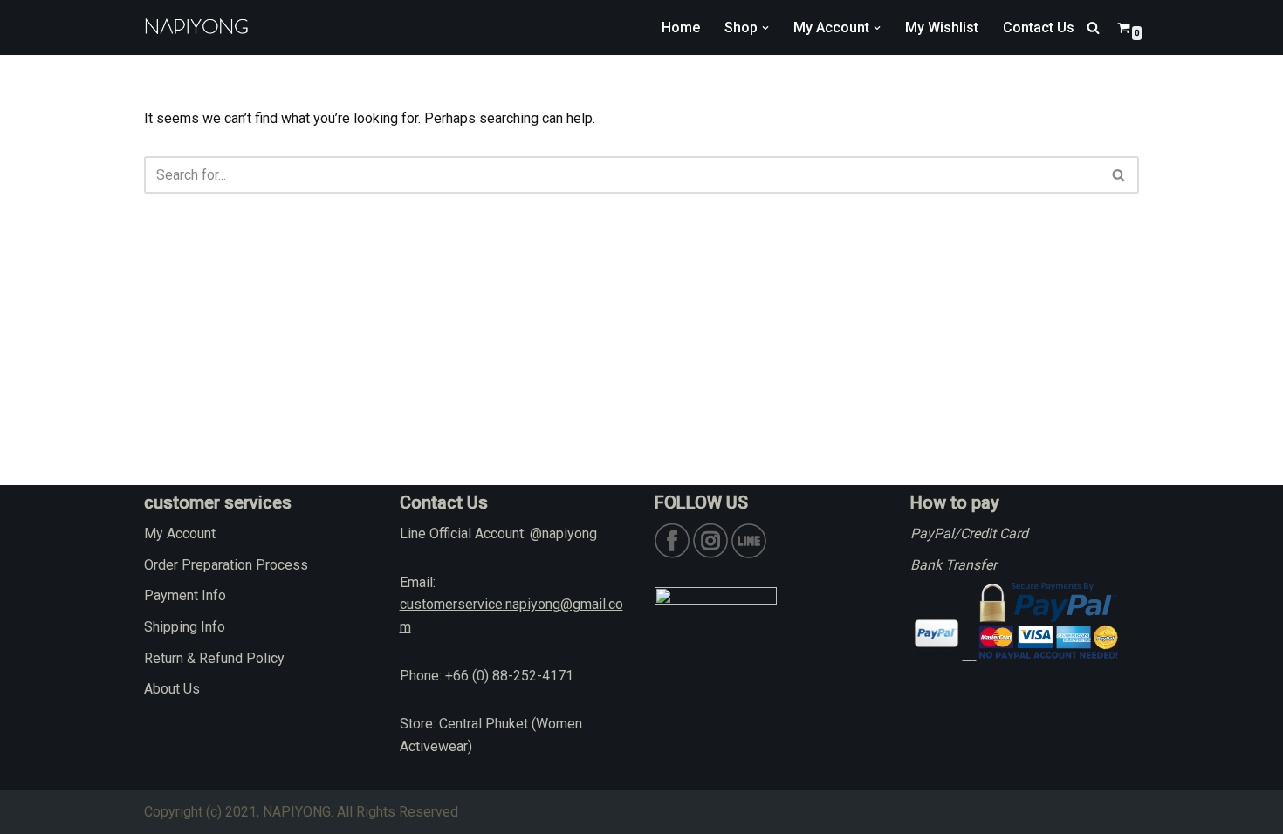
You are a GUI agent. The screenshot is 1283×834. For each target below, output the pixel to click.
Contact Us (1038, 27)
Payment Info (185, 595)
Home (681, 27)
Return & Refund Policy (214, 658)
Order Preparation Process (226, 565)
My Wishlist (941, 27)
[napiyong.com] (196, 27)
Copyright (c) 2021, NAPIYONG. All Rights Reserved (301, 811)
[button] (765, 27)
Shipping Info (184, 627)
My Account (180, 533)
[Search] (1093, 27)
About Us (172, 688)
